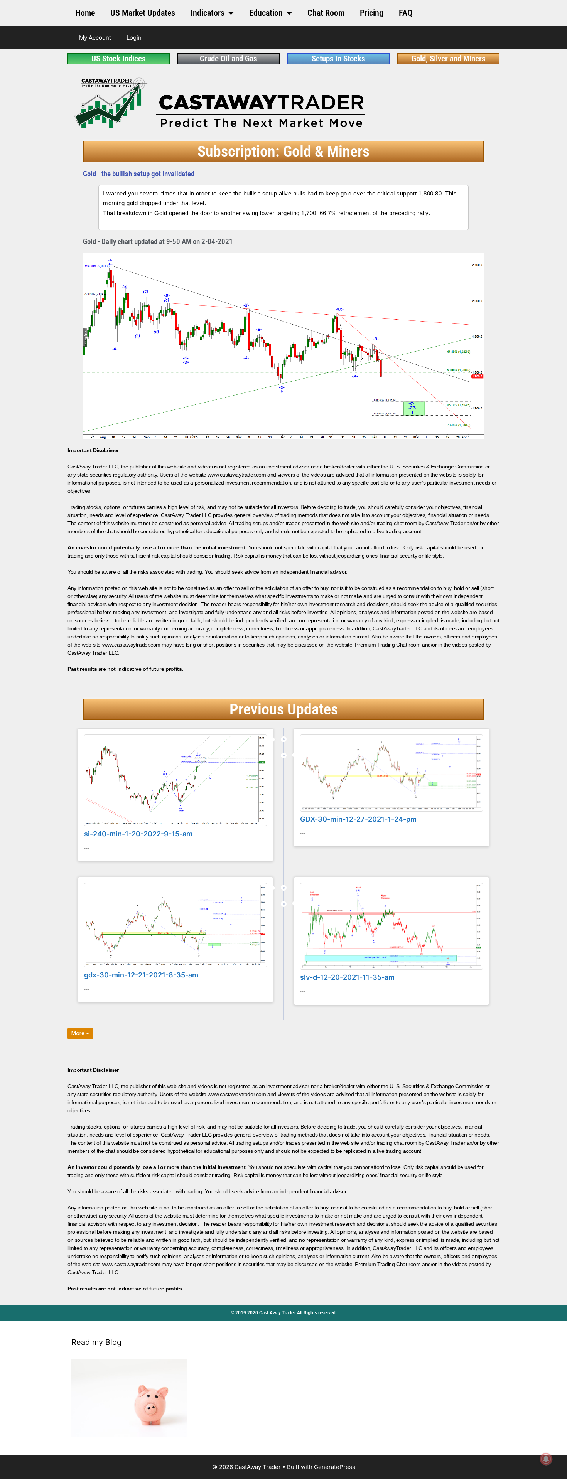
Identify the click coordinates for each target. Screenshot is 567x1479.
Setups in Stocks (338, 58)
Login (134, 37)
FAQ (405, 13)
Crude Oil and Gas (228, 58)
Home (85, 13)
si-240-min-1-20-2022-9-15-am (138, 834)
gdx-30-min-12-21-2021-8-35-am (141, 975)
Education (266, 13)
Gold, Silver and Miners (449, 58)
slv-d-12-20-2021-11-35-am (347, 977)
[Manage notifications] (546, 1459)
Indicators (207, 13)
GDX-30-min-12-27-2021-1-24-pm (358, 819)
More (78, 1033)
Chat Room (325, 13)
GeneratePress (334, 1467)
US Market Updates (142, 13)
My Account (95, 37)
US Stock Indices (118, 58)
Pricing (371, 13)
